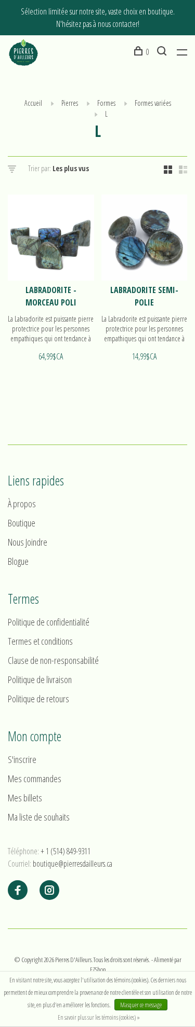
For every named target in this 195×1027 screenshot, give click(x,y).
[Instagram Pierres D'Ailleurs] (49, 890)
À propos (22, 503)
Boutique (21, 523)
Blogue (18, 561)
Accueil (33, 103)
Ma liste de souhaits (39, 817)
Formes (106, 103)
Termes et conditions (40, 641)
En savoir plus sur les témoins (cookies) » (99, 1017)
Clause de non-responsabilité (53, 660)
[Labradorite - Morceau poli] (51, 239)
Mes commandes (34, 778)
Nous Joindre (27, 542)
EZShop (98, 969)
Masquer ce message (141, 1005)
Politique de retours (38, 698)
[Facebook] (18, 890)
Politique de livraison (40, 679)
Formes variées (153, 103)
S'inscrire (22, 759)
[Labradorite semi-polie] (144, 239)
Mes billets (25, 798)
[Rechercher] (163, 52)
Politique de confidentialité (48, 622)
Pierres (69, 103)
